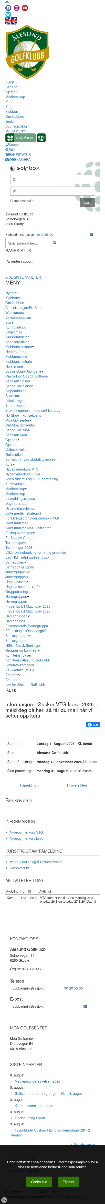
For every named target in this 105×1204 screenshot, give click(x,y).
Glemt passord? (21, 200)
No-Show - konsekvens (23, 415)
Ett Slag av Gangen (20, 537)
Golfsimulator (15, 522)
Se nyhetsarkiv (84, 1144)
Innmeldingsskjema (20, 498)
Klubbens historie (18, 346)
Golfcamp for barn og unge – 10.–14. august (49, 1093)
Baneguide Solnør (19, 385)
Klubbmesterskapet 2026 (34, 1105)
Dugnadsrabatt (16, 503)
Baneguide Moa (17, 429)
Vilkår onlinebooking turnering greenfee (35, 552)
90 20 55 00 (44, 234)
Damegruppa (15, 620)
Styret (9, 322)
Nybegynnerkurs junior (22, 474)
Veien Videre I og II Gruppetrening (31, 478)
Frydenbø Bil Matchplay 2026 (28, 611)
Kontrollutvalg (15, 327)
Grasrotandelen (17, 336)
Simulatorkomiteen (19, 664)
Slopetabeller (15, 390)
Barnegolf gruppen (19, 567)
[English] (11, 20)
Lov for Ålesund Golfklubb (25, 684)
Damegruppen (16, 616)
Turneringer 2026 (18, 547)
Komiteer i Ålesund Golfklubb (27, 660)
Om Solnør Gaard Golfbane (26, 376)
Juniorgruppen (16, 571)
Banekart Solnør (17, 380)
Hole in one (14, 366)
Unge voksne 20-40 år (22, 586)
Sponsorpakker (17, 126)
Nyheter (11, 292)
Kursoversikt (14, 483)
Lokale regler (15, 400)
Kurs (8, 101)
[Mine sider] (7, 2)
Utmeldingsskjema (19, 508)
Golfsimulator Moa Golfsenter (28, 527)
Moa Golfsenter (17, 420)
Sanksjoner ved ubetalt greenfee (30, 459)
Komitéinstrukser (18, 655)
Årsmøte (11, 674)
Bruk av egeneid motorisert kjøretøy (32, 410)
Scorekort (12, 395)
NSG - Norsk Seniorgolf (23, 645)
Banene (11, 86)
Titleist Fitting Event (30, 1117)
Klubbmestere (16, 356)
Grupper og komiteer (21, 650)
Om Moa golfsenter (20, 425)
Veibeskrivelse (16, 449)
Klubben (11, 111)
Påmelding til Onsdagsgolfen (27, 630)
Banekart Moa (16, 434)
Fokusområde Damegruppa (26, 625)
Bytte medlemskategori (23, 513)
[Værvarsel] (8, 14)
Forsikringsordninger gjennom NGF (32, 518)
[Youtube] (25, 8)
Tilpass (68, 1181)
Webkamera (14, 312)
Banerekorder (16, 405)
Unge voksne (15, 581)
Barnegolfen (14, 562)
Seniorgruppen (16, 635)
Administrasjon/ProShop (23, 307)
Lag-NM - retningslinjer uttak (27, 557)
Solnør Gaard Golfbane (23, 371)
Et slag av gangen (19, 532)
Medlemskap (15, 96)
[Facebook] (8, 8)
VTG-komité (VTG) (19, 669)
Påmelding (28, 785)
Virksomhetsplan (18, 317)
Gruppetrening (16, 591)
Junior (10, 121)
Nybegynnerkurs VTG (22, 469)
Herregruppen (16, 596)
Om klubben (14, 116)
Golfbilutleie (14, 454)
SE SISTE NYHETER (25, 277)
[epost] (91, 234)
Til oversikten (76, 785)
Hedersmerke (15, 351)
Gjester (11, 91)
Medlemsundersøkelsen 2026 (37, 1081)
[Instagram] (17, 8)
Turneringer (14, 542)
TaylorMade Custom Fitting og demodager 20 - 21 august (51, 1132)
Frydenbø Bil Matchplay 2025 (28, 606)
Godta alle (39, 1181)
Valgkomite (13, 332)
